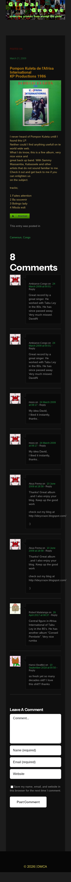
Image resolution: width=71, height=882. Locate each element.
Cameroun (15, 237)
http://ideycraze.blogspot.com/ (47, 515)
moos (32, 402)
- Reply (41, 405)
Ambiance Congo (38, 283)
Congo (26, 237)
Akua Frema (35, 483)
